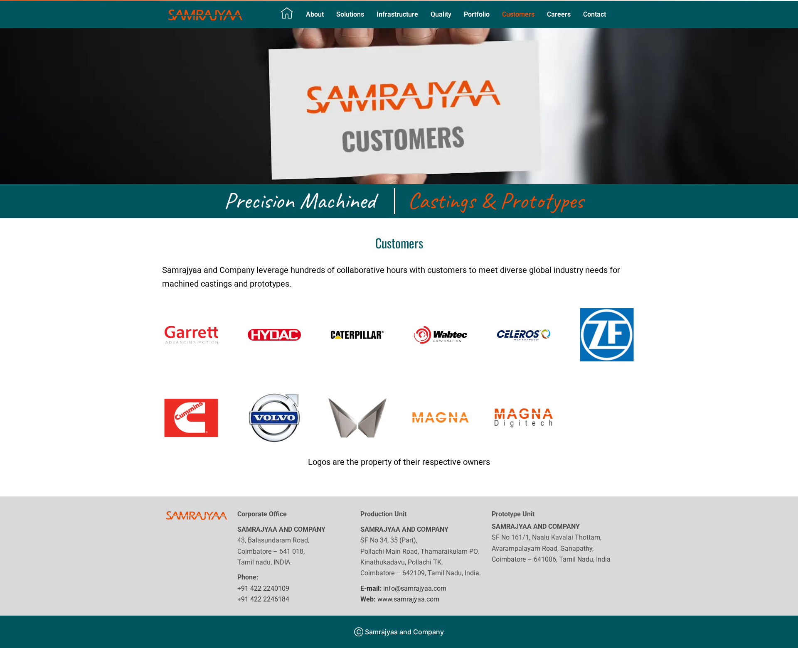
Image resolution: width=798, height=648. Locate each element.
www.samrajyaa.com (399, 599)
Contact (594, 14)
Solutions (350, 14)
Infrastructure (397, 14)
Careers (559, 14)
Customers (518, 14)
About (315, 14)
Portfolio (477, 14)
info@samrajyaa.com (403, 588)
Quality (441, 14)
